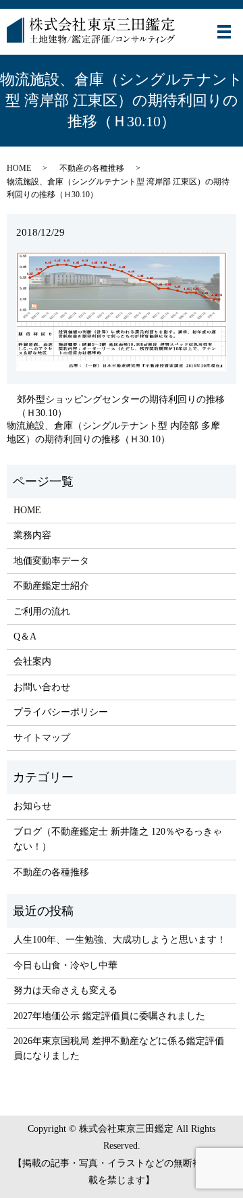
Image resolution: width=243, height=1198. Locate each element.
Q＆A (25, 636)
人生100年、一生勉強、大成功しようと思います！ (120, 940)
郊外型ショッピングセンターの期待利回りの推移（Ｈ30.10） (121, 406)
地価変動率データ (51, 561)
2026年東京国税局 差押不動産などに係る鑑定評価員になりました (119, 1048)
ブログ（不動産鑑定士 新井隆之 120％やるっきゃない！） (118, 839)
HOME (19, 168)
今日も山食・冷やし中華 (65, 965)
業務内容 (32, 535)
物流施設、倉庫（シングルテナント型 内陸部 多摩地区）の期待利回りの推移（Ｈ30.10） (113, 432)
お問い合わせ (42, 687)
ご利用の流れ (42, 611)
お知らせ (32, 806)
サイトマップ (42, 738)
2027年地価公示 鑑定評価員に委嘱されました (109, 1016)
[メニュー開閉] (224, 31)
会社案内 (32, 661)
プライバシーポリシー (61, 712)
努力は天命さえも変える (65, 990)
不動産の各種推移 (91, 168)
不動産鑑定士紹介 (51, 586)
